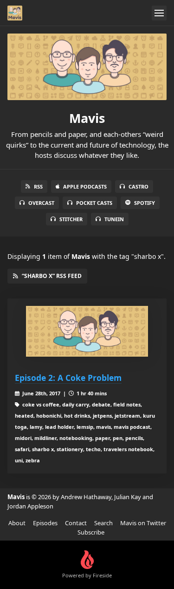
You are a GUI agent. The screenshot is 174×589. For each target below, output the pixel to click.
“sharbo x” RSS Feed (52, 276)
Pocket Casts (94, 202)
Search (103, 523)
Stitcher (71, 219)
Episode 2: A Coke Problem (68, 377)
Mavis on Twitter (143, 523)
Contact (76, 523)
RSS (38, 186)
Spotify (144, 202)
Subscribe (90, 532)
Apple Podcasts (85, 186)
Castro (138, 186)
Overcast (41, 202)
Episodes (45, 523)
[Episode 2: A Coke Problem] (87, 331)
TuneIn (114, 219)
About (17, 523)
